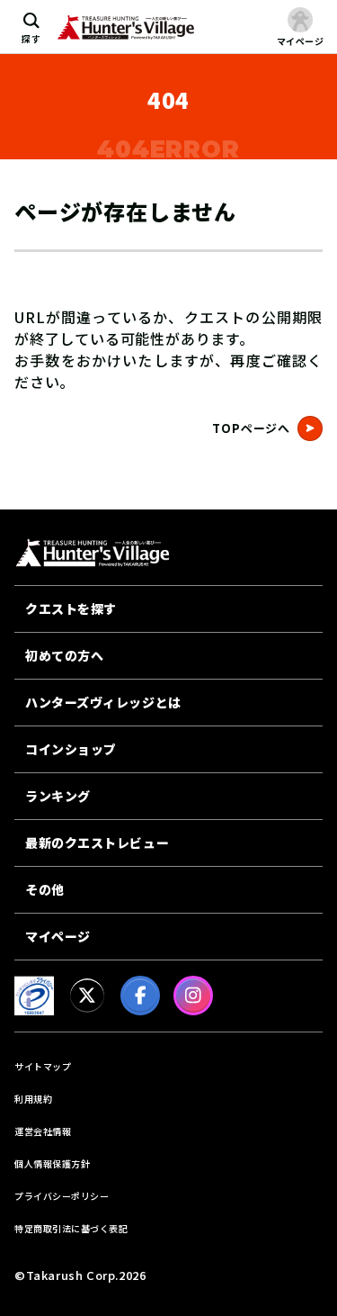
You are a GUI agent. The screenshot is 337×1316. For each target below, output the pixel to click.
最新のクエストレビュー (97, 843)
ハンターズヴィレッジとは (103, 702)
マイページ (58, 936)
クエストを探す (71, 608)
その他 (45, 889)
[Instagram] (193, 995)
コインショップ (71, 749)
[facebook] (140, 995)
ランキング (58, 796)
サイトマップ (42, 1066)
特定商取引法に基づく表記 (71, 1228)
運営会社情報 (42, 1131)
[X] (87, 995)
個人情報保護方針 (52, 1163)
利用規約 (33, 1098)
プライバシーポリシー (61, 1196)
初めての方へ (64, 655)
